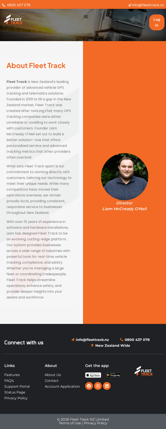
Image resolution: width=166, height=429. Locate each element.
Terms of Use (70, 423)
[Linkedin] (107, 386)
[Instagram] (98, 386)
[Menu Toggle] (86, 16)
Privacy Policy (95, 423)
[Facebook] (89, 386)
